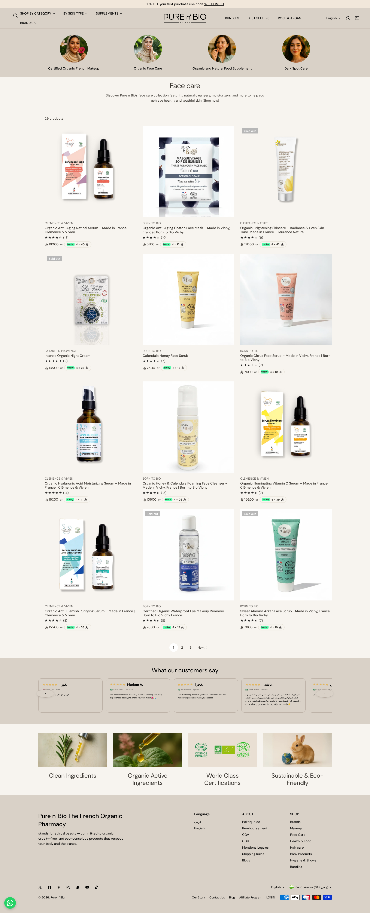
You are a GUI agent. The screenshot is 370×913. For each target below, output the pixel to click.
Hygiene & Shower (304, 860)
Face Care (297, 835)
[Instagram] (68, 887)
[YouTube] (87, 887)
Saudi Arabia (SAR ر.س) (311, 887)
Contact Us (217, 897)
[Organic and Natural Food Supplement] (222, 49)
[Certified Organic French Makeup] (74, 49)
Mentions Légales (255, 847)
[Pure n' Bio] (185, 18)
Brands (295, 822)
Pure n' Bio (57, 897)
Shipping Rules (253, 854)
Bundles (296, 867)
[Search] (15, 15)
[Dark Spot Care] (296, 49)
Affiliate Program (250, 897)
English (331, 18)
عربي (197, 822)
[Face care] (148, 49)
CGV (245, 835)
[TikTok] (96, 887)
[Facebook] (49, 887)
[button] (357, 18)
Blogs (246, 860)
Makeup (296, 828)
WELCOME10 (214, 4)
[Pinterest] (59, 887)
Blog (232, 897)
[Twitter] (40, 887)
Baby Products (301, 854)
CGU (245, 841)
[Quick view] (128, 212)
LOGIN (270, 897)
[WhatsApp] (10, 903)
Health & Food (300, 841)
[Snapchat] (77, 887)
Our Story (198, 897)
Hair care (297, 847)
